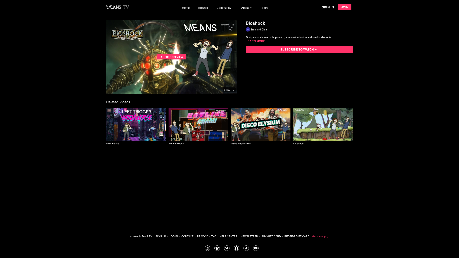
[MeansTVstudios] (217, 248)
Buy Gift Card (271, 236)
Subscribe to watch (297, 49)
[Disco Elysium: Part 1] (260, 124)
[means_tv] (207, 248)
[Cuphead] (323, 124)
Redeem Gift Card (296, 236)
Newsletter (249, 236)
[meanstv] (236, 248)
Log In (173, 236)
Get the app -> (320, 236)
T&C (213, 236)
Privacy (202, 236)
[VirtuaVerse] (136, 124)
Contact (187, 236)
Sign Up (161, 236)
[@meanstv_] (246, 248)
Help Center (228, 236)
